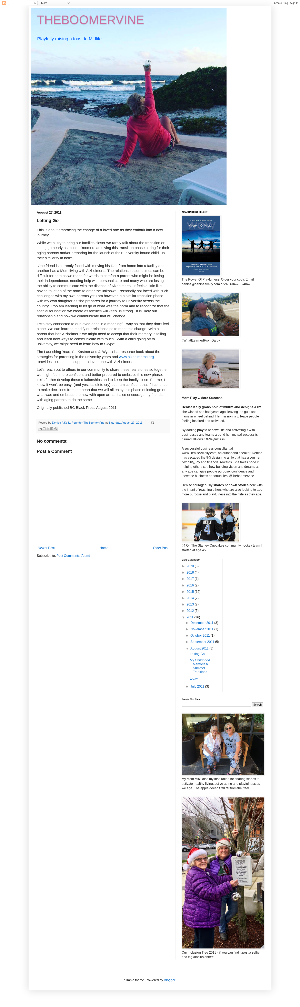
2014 (191, 598)
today (194, 678)
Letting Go (197, 654)
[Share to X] (48, 429)
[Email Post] (151, 422)
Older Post (160, 548)
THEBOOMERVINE (90, 20)
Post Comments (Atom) (73, 555)
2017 (191, 579)
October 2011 (200, 635)
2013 (191, 604)
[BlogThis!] (44, 429)
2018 (191, 572)
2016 (191, 585)
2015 (191, 591)
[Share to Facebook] (52, 429)
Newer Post (46, 548)
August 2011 (199, 648)
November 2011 (202, 629)
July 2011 (197, 686)
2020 (191, 566)
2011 (190, 617)
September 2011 (202, 642)
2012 (191, 610)
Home (104, 548)
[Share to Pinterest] (56, 429)
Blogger (169, 980)
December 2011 (202, 623)
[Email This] (40, 429)
